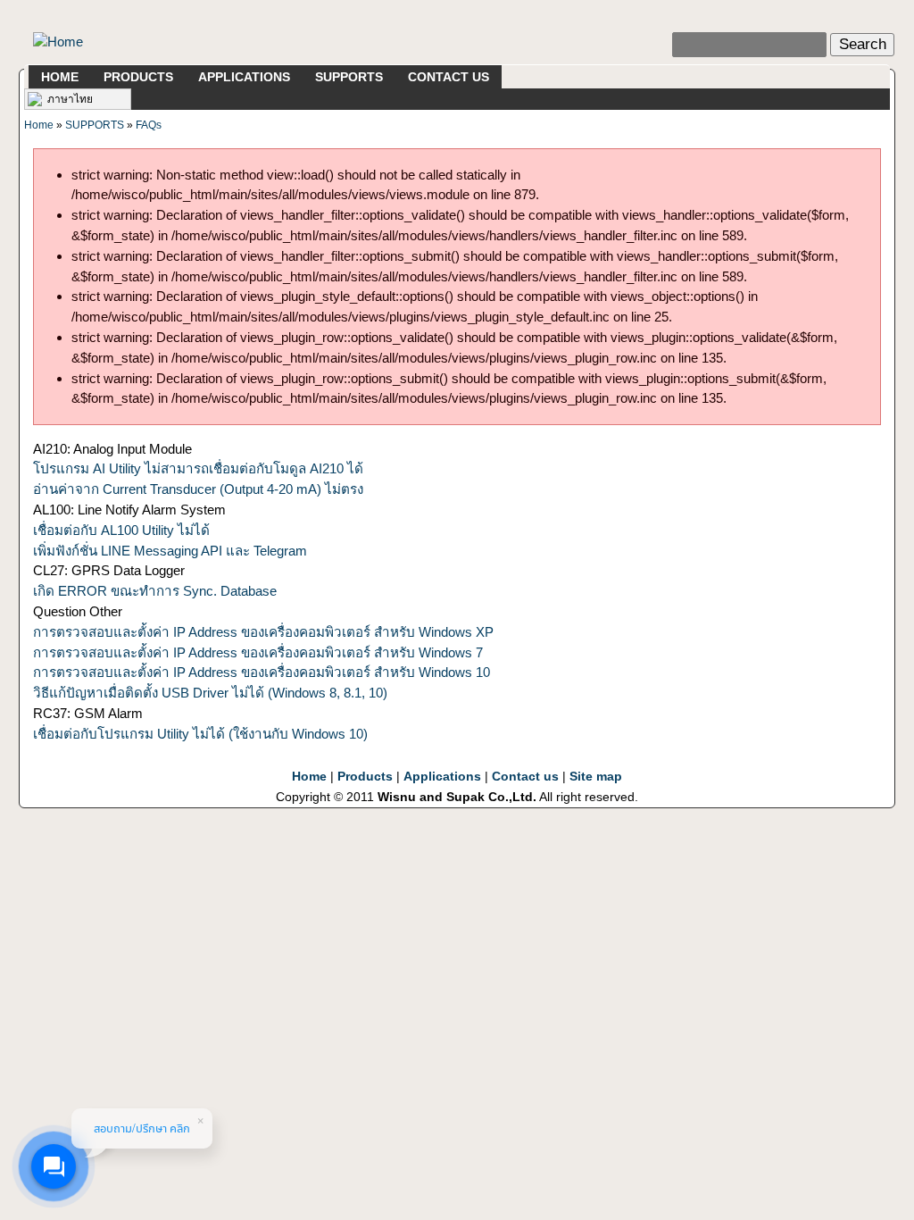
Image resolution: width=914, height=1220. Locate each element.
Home (39, 125)
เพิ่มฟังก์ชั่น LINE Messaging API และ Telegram (170, 550)
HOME (60, 77)
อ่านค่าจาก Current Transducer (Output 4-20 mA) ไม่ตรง (198, 489)
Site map (595, 776)
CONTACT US (448, 77)
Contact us (525, 776)
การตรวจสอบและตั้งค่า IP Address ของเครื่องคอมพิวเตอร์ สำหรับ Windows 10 (261, 672)
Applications (442, 776)
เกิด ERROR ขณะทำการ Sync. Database (155, 590)
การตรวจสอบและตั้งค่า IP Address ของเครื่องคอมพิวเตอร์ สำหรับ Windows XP (263, 631)
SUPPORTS (349, 77)
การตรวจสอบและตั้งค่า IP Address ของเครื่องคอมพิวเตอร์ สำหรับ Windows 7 (258, 652)
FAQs (149, 125)
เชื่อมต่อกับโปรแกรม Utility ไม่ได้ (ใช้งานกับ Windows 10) (200, 733)
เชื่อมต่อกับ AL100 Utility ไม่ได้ (121, 530)
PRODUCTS (138, 77)
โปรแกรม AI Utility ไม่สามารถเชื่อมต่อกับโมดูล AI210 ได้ (198, 468)
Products (365, 776)
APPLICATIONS (244, 77)
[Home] (58, 40)
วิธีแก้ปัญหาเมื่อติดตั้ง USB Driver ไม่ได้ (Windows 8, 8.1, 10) (210, 692)
